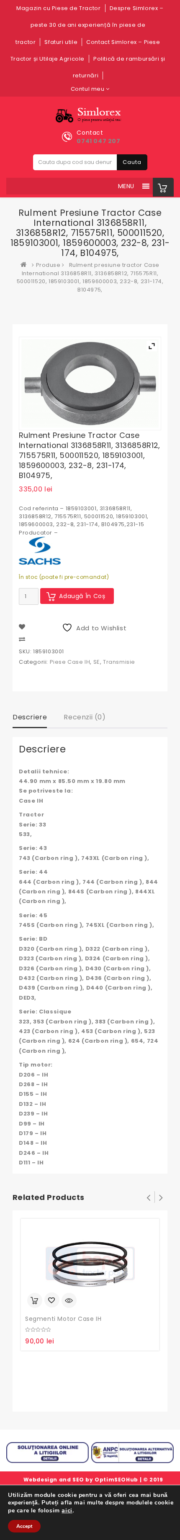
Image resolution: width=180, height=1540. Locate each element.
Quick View (69, 1300)
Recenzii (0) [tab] (84, 717)
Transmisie (119, 662)
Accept (24, 1526)
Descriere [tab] (30, 717)
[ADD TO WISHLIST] (51, 1300)
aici (67, 1510)
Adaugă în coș (82, 596)
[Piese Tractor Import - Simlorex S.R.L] (26, 265)
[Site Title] (90, 115)
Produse (48, 265)
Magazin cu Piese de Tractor (58, 8)
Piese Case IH (70, 662)
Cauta (132, 162)
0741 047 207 (98, 141)
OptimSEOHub (116, 1479)
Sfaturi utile (60, 42)
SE (96, 662)
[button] (126, 186)
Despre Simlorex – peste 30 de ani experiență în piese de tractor (89, 25)
